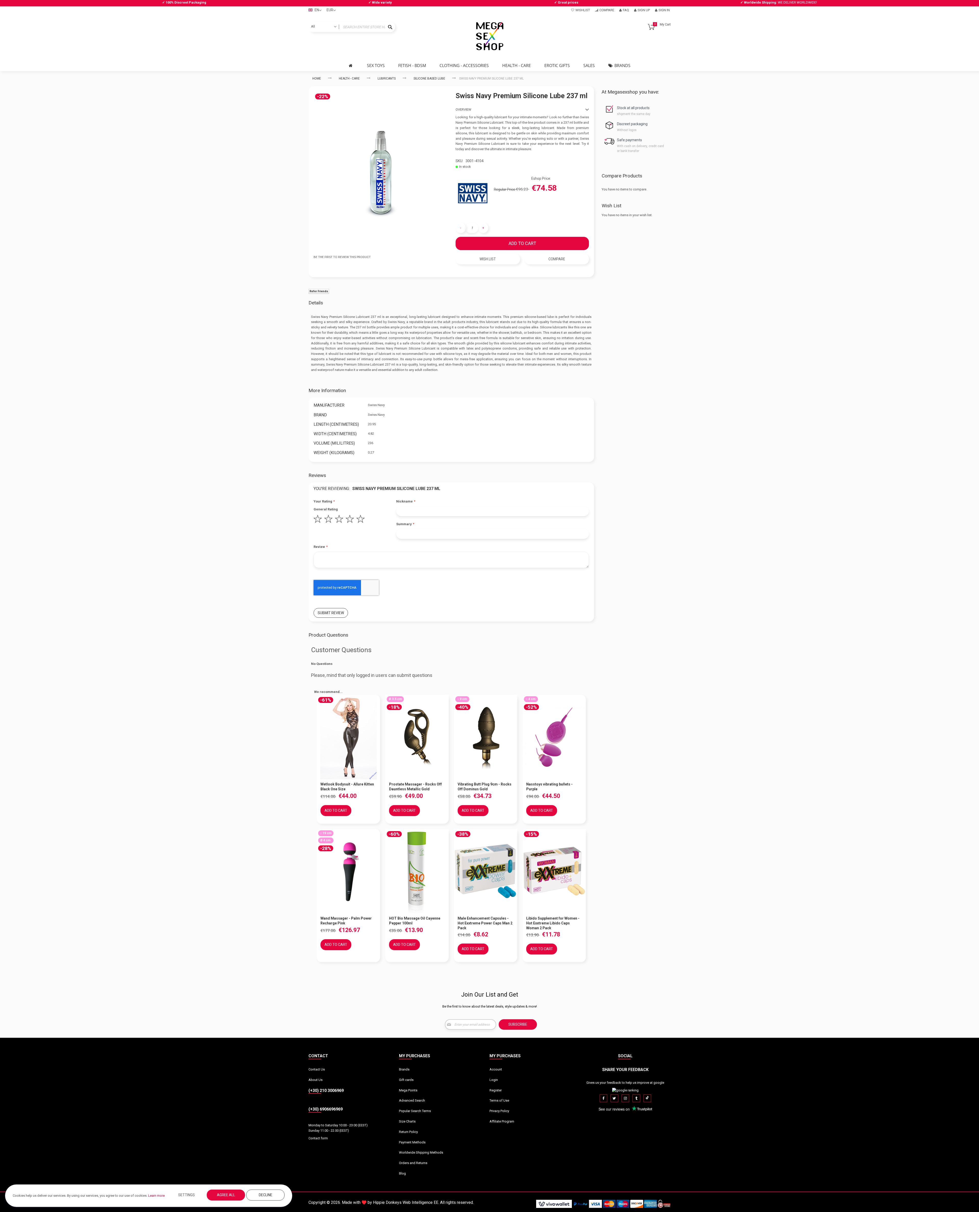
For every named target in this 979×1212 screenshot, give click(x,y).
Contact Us (316, 1069)
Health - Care (349, 78)
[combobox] (351, 27)
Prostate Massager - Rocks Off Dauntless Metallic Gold (415, 786)
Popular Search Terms (415, 1111)
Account (496, 1069)
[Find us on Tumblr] (636, 1098)
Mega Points (408, 1090)
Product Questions (328, 635)
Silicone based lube (429, 78)
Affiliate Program (502, 1121)
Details (315, 303)
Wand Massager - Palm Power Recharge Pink (346, 920)
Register (496, 1090)
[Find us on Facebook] (603, 1098)
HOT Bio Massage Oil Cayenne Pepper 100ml (414, 920)
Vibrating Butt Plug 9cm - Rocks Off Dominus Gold (484, 786)
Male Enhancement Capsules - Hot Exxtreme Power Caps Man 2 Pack (485, 923)
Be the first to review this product (342, 257)
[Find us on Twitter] (614, 1098)
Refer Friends (319, 291)
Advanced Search (412, 1100)
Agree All (226, 1195)
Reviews (317, 475)
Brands (404, 1069)
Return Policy (408, 1132)
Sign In (664, 10)
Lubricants (387, 78)
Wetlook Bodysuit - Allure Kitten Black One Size (347, 786)
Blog (402, 1173)
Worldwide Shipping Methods (421, 1152)
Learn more (156, 1195)
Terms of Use (499, 1100)
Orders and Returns (413, 1163)
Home (316, 78)
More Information (327, 390)
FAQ (626, 10)
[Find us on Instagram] (625, 1098)
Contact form (318, 1138)
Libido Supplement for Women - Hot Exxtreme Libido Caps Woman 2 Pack (552, 923)
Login (494, 1080)
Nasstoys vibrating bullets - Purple (549, 786)
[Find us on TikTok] (647, 1098)
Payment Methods (412, 1142)
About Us (315, 1080)
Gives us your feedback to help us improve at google (625, 1083)
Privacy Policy (499, 1111)
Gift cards (406, 1080)
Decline (265, 1195)
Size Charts (407, 1121)
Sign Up (644, 10)
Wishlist (582, 10)
